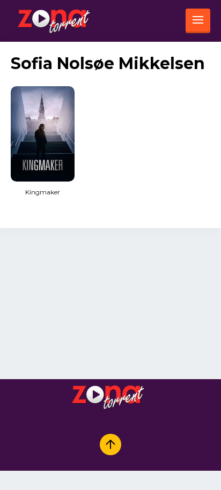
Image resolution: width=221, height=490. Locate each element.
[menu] (198, 21)
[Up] (110, 444)
